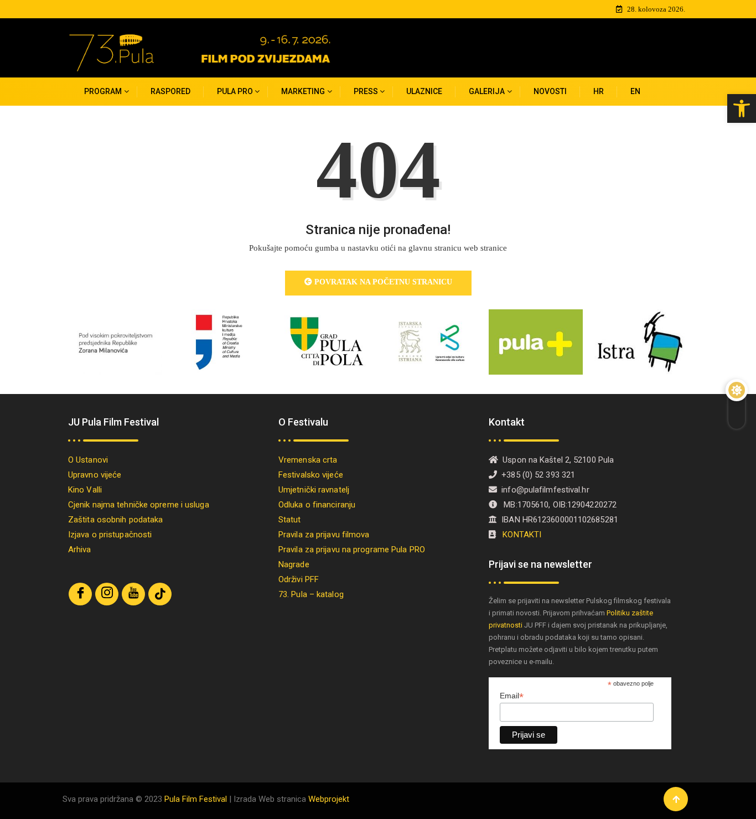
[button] (741, 108)
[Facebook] (80, 594)
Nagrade (293, 564)
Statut (289, 520)
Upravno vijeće (94, 475)
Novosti (550, 91)
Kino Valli (85, 490)
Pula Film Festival (195, 799)
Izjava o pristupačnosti (110, 535)
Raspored (170, 91)
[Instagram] (106, 594)
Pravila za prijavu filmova (324, 535)
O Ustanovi (88, 460)
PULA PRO (235, 91)
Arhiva (79, 549)
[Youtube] (133, 594)
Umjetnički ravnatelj (313, 490)
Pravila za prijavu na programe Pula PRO (351, 549)
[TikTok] (160, 594)
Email (512, 696)
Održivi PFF (298, 579)
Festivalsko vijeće (310, 475)
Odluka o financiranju (316, 505)
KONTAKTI (523, 535)
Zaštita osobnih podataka (115, 520)
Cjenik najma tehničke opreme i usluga (138, 505)
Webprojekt (328, 799)
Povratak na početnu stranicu (382, 282)
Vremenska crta (307, 460)
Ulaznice (424, 91)
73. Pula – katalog (311, 594)
